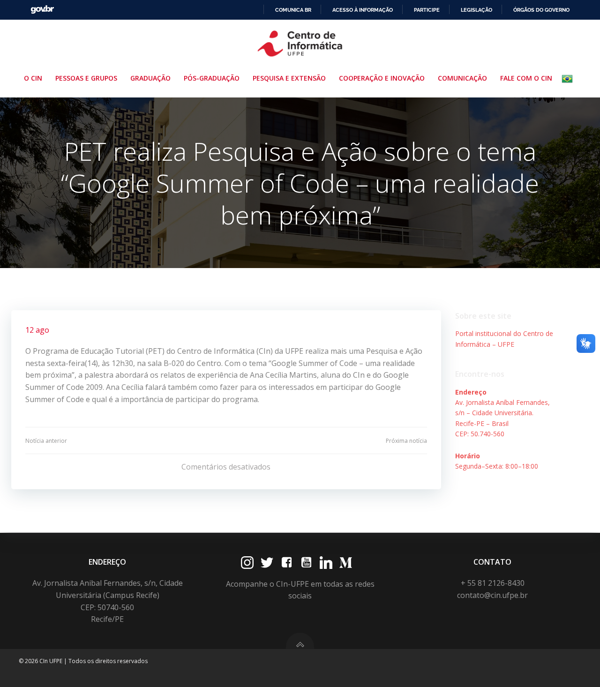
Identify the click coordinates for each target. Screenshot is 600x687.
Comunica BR (293, 10)
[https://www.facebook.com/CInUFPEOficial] (286, 562)
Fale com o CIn (526, 78)
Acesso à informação (362, 10)
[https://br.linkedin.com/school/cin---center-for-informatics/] (326, 562)
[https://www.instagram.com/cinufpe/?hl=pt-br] (247, 562)
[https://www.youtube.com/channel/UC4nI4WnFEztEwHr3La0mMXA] (306, 562)
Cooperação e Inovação (382, 78)
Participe (427, 10)
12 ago (37, 330)
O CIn (33, 78)
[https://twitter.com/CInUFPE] (267, 562)
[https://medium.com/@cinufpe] (345, 562)
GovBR (42, 9)
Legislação (476, 10)
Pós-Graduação (212, 78)
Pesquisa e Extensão (289, 78)
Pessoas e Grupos (86, 78)
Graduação (150, 78)
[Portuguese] (569, 78)
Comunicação (462, 78)
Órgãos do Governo (541, 10)
